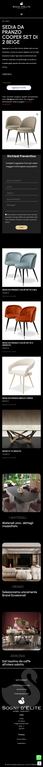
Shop (20, 726)
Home (21, 719)
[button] (21, 14)
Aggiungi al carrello (19, 88)
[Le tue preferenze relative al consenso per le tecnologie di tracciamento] (39, 763)
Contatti (21, 728)
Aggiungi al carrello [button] (9, 296)
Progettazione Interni (21, 724)
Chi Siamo (21, 721)
